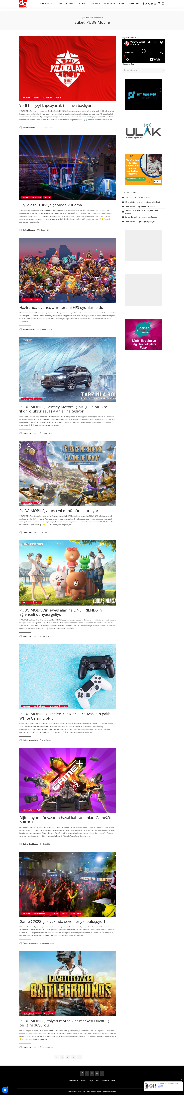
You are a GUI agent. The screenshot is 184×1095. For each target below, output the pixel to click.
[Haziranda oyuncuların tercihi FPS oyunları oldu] (67, 270)
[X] (146, 3)
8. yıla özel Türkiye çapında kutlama (50, 204)
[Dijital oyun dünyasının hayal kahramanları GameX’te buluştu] (67, 780)
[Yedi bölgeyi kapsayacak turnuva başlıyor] (67, 68)
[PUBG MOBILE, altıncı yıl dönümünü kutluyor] (67, 473)
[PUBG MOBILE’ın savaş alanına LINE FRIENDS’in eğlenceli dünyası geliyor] (67, 572)
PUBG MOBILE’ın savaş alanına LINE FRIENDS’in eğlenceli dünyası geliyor (60, 612)
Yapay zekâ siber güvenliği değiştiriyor (140, 221)
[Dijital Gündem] (23, 3)
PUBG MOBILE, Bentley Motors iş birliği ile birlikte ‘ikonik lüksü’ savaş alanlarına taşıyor (63, 409)
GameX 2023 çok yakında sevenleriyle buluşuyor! (62, 921)
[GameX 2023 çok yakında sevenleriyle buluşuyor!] (67, 884)
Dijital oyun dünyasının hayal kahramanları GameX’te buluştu (65, 819)
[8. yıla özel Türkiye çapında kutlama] (67, 167)
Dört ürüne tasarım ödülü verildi (137, 197)
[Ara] (163, 3)
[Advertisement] (143, 245)
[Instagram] (149, 3)
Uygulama (75, 914)
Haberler (47, 98)
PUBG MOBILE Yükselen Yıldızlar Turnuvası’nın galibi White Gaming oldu (65, 716)
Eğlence (26, 98)
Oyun (58, 98)
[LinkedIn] (152, 3)
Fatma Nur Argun (30, 433)
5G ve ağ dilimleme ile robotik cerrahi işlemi (142, 202)
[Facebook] (143, 3)
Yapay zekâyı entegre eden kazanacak (140, 206)
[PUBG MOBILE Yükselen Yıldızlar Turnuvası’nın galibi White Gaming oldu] (67, 676)
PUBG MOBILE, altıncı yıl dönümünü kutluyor (58, 510)
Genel (36, 98)
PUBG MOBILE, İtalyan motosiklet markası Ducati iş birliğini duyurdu (64, 1023)
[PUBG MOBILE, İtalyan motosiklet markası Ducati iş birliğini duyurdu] (67, 983)
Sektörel (48, 1013)
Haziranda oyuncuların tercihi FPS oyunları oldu (61, 307)
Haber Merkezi (29, 128)
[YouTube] (155, 3)
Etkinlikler (39, 706)
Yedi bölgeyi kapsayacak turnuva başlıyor (55, 105)
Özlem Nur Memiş (30, 740)
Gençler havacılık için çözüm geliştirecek (141, 217)
